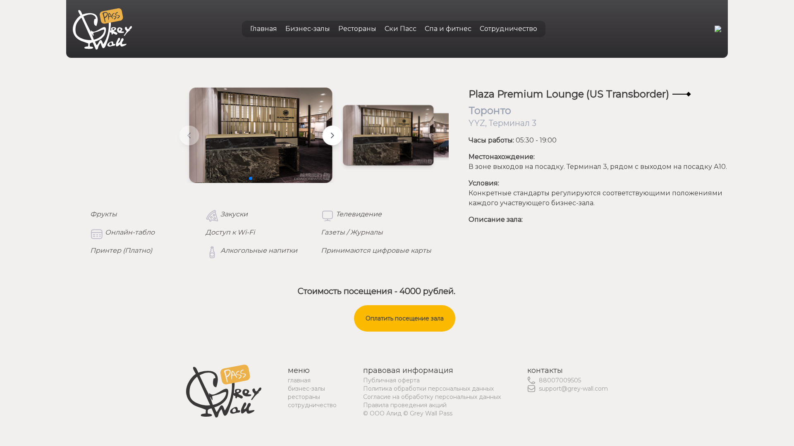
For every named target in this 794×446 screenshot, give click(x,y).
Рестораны (357, 29)
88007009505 (560, 380)
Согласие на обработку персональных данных (432, 397)
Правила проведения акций (405, 405)
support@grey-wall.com (573, 388)
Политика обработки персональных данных (428, 388)
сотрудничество (312, 405)
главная (299, 380)
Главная (263, 29)
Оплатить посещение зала (405, 318)
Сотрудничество (508, 29)
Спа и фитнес (448, 29)
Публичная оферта (391, 380)
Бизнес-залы (307, 29)
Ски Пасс (400, 29)
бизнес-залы (306, 388)
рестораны (304, 397)
